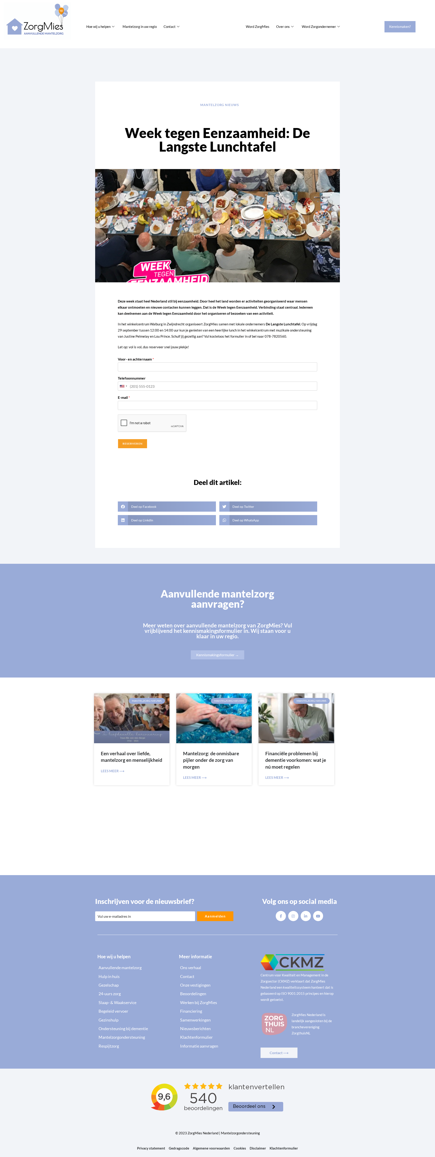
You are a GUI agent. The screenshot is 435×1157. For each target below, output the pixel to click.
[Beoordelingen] (217, 993)
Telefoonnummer (132, 378)
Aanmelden (215, 916)
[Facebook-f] (281, 916)
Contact (170, 26)
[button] (167, 506)
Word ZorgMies (257, 26)
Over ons (283, 26)
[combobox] (123, 386)
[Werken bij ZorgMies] (217, 1002)
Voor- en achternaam (136, 359)
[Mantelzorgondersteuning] (135, 1037)
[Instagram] (293, 916)
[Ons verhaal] (217, 967)
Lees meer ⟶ (112, 771)
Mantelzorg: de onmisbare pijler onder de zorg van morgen (211, 760)
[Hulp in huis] (135, 976)
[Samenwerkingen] (217, 1020)
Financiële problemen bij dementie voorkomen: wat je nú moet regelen (295, 760)
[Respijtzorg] (135, 1046)
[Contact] (217, 976)
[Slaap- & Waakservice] (135, 1002)
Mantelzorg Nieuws (219, 105)
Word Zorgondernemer (319, 26)
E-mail (124, 397)
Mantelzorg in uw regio (140, 26)
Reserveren (133, 443)
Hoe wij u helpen (98, 26)
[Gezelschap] (135, 985)
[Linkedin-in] (306, 916)
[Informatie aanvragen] (217, 1046)
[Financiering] (217, 1011)
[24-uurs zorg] (135, 993)
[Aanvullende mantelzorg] (135, 967)
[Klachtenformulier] (217, 1037)
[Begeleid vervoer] (135, 1011)
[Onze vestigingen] (217, 985)
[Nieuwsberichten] (217, 1028)
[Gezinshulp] (135, 1020)
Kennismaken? (400, 26)
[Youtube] (318, 916)
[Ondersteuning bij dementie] (135, 1028)
